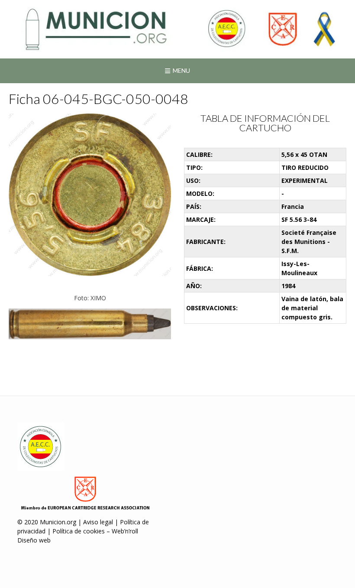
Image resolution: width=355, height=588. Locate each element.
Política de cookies (78, 531)
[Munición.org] (177, 29)
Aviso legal (98, 522)
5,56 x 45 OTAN (304, 154)
